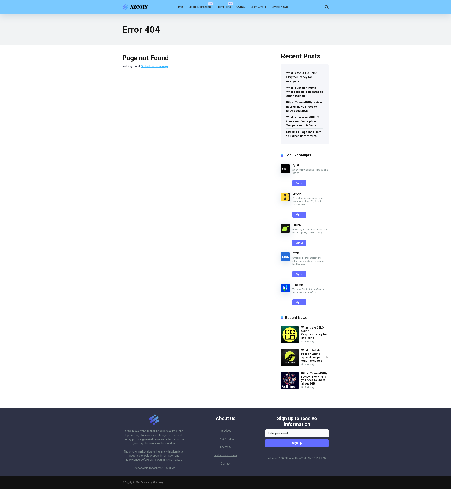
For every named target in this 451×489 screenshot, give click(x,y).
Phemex (297, 284)
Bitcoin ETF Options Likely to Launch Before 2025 (303, 134)
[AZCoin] (136, 6)
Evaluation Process (225, 455)
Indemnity (225, 447)
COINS (240, 6)
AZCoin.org (158, 482)
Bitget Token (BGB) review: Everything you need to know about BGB (304, 106)
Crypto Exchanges (200, 6)
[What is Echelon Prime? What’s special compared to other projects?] (290, 365)
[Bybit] (285, 172)
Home (179, 6)
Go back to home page (154, 66)
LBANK (296, 193)
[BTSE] (285, 260)
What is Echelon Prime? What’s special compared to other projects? (304, 92)
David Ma (169, 468)
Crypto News (280, 6)
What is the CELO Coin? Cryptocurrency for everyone (301, 77)
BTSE (295, 253)
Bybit (295, 165)
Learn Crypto (258, 6)
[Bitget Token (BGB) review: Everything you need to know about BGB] (290, 388)
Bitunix (296, 225)
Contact (225, 463)
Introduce (225, 430)
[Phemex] (285, 291)
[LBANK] (285, 200)
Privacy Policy (225, 438)
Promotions (223, 6)
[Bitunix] (285, 231)
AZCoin (129, 431)
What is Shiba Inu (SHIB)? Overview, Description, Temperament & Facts (302, 121)
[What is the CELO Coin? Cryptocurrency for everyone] (290, 342)
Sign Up (299, 183)
